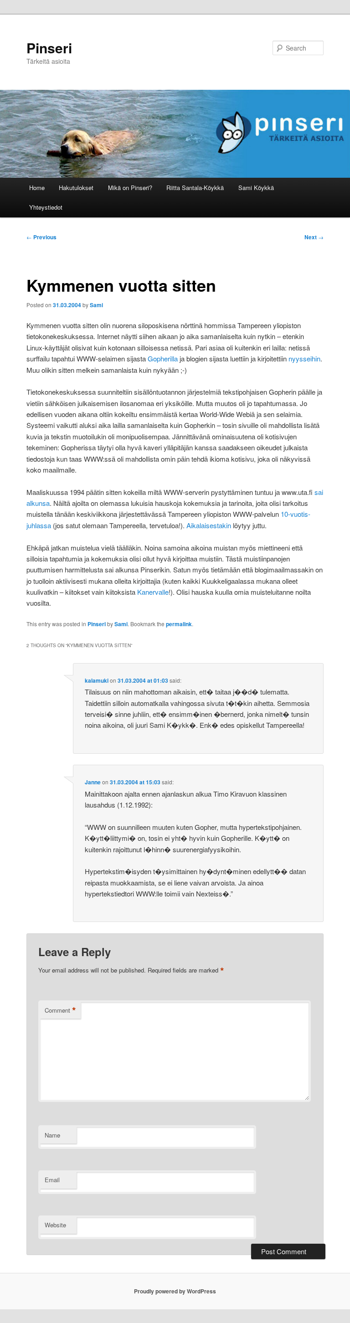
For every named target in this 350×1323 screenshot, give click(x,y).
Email (52, 1179)
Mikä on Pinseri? (130, 187)
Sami (96, 305)
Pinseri (49, 47)
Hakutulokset (76, 187)
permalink (179, 624)
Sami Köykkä (256, 187)
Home (37, 187)
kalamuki (96, 680)
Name (52, 1135)
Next (314, 237)
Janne (93, 782)
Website (55, 1224)
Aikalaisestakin (208, 525)
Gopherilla (163, 358)
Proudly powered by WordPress (175, 1291)
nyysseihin (304, 358)
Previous (41, 237)
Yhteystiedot (45, 207)
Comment (60, 1010)
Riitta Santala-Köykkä (195, 187)
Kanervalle (153, 592)
